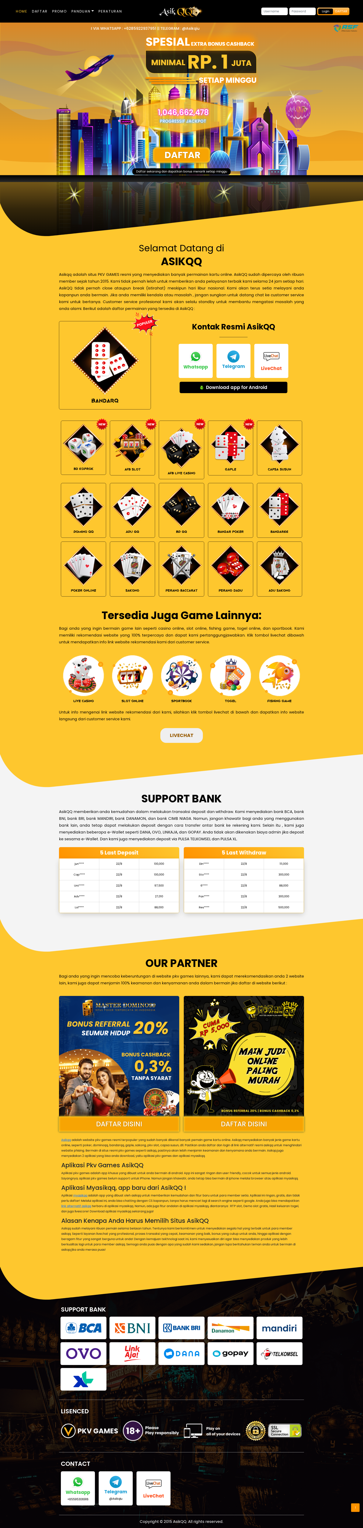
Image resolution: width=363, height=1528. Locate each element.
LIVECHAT (181, 735)
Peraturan (110, 11)
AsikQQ (179, 1521)
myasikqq (80, 1195)
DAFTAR (40, 11)
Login (325, 11)
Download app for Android (236, 387)
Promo (59, 11)
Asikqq (66, 1140)
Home (21, 11)
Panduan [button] (81, 11)
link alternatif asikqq (76, 1206)
